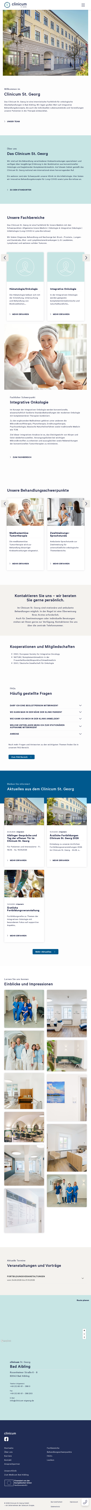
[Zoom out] (84, 1334)
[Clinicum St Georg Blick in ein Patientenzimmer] (67, 1097)
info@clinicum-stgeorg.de (22, 1400)
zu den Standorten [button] (20, 189)
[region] (45, 1319)
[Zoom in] (84, 1330)
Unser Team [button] (13, 121)
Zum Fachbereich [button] (22, 457)
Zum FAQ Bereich (19, 757)
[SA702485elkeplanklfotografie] (24, 1091)
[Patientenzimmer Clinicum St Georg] (67, 1148)
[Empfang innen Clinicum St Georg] (24, 1165)
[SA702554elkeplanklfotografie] (67, 1013)
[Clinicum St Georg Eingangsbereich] (67, 1055)
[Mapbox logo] (6, 1340)
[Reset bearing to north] (84, 1337)
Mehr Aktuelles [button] (43, 951)
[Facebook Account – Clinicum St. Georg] (6, 1439)
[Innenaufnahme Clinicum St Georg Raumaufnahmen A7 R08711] (24, 1211)
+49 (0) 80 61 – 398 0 (20, 1386)
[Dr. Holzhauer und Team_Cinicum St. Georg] (24, 1050)
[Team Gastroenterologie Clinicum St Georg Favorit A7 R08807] (24, 1009)
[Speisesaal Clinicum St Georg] (24, 1127)
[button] (24, 1464)
